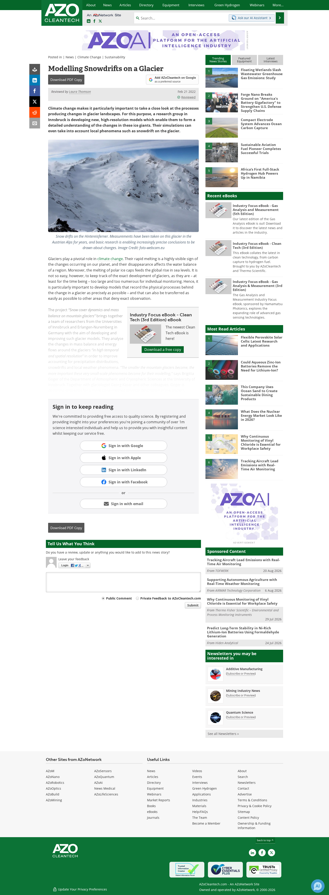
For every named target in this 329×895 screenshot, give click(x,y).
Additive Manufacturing (244, 669)
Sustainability (115, 57)
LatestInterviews (271, 59)
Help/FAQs (200, 812)
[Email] (34, 123)
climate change (110, 258)
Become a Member (206, 823)
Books (151, 806)
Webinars (154, 794)
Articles (152, 777)
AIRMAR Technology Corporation (238, 590)
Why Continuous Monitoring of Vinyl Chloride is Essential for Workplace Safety (261, 442)
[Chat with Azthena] (318, 886)
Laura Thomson (80, 91)
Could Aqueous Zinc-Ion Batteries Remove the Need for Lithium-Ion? (261, 366)
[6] (221, 469)
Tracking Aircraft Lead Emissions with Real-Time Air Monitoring (259, 465)
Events (197, 777)
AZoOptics (53, 788)
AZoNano (53, 777)
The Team (199, 817)
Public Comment (119, 598)
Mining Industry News (243, 691)
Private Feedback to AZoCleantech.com (170, 598)
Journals (153, 817)
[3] (221, 127)
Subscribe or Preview (241, 673)
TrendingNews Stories (218, 59)
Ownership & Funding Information (254, 825)
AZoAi (98, 782)
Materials (199, 806)
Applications (201, 794)
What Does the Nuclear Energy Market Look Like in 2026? (261, 415)
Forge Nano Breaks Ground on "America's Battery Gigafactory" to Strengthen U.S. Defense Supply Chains (261, 102)
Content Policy (248, 817)
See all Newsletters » (223, 734)
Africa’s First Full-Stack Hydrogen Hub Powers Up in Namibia (260, 173)
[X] (34, 101)
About (242, 771)
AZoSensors (103, 771)
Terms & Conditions (252, 800)
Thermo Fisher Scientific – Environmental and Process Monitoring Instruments (243, 612)
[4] (221, 152)
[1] (221, 77)
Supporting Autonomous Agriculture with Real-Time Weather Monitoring (242, 581)
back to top (264, 840)
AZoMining (54, 800)
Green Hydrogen (204, 788)
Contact (243, 788)
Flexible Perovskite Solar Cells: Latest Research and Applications (261, 341)
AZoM (50, 771)
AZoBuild (52, 794)
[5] (221, 177)
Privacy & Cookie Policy (254, 806)
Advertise (245, 794)
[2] (221, 102)
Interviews (200, 782)
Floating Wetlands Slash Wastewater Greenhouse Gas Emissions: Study (262, 73)
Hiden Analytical (226, 643)
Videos (197, 771)
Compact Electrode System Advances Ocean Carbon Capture (261, 123)
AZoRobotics (55, 782)
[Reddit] (34, 112)
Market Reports (158, 800)
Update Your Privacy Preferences (82, 889)
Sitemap (244, 812)
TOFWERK (222, 571)
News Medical (104, 788)
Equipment (155, 788)
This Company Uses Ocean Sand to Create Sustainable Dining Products (259, 393)
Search (243, 777)
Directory (154, 782)
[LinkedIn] (34, 80)
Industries (199, 800)
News (70, 57)
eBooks (152, 812)
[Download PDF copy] (34, 69)
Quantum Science (239, 712)
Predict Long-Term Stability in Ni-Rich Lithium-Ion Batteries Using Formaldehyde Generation (243, 632)
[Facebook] (34, 90)
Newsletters (247, 782)
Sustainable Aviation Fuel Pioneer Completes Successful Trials (261, 148)
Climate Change (89, 57)
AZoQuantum (104, 777)
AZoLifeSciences (106, 794)
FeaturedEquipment (244, 59)
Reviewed (188, 97)
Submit (193, 605)
